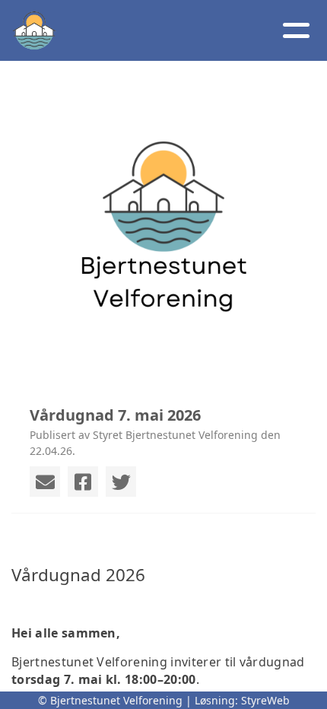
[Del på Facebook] (83, 481)
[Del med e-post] (45, 481)
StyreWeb (265, 700)
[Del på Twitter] (121, 481)
